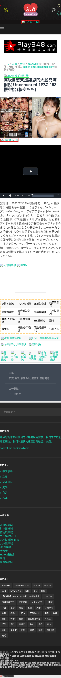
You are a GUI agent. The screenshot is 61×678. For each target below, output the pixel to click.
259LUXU (6, 585)
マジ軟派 (23, 602)
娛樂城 (3, 667)
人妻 (38, 608)
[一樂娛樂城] (23, 265)
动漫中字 (7, 482)
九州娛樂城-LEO (9, 536)
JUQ (4, 591)
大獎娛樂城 (18, 662)
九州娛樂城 (6, 543)
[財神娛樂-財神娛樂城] (55, 359)
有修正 (48, 619)
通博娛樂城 (6, 524)
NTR (27, 591)
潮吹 (13, 624)
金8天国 (50, 630)
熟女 (32, 624)
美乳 (4, 630)
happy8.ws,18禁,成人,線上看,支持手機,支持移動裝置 (30, 653)
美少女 (14, 630)
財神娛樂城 (6, 528)
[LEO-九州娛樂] (32, 358)
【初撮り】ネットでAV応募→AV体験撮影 (20, 596)
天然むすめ (35, 613)
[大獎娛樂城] (8, 265)
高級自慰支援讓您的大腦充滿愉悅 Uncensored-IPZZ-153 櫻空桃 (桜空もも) (30, 84)
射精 (55, 613)
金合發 (4, 550)
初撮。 (14, 613)
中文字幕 (7, 471)
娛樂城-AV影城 (16, 667)
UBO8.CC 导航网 (9, 656)
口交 (11, 378)
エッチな (48, 596)
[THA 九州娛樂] (15, 359)
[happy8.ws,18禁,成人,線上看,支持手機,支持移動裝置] (30, 9)
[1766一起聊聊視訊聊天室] (44, 338)
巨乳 (17, 378)
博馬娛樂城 (6, 532)
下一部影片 (15, 394)
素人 (49, 624)
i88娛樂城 (5, 547)
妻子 (47, 613)
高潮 (4, 636)
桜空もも (25, 378)
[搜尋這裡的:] (30, 412)
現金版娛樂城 (32, 667)
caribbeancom (22, 585)
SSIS (43, 591)
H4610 (47, 585)
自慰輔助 (44, 378)
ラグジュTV (36, 602)
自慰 (23, 630)
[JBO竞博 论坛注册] (16, 76)
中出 (4, 608)
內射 (4, 613)
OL (35, 591)
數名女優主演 (34, 619)
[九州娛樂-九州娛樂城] (13, 344)
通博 (2, 558)
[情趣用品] (35, 344)
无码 (11, 373)
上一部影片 (15, 388)
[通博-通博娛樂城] (11, 338)
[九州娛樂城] (23, 359)
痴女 (40, 624)
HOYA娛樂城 (7, 554)
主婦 (13, 608)
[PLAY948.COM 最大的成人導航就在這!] (30, 51)
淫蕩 (4, 624)
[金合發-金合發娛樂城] (43, 359)
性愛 (13, 619)
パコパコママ (8, 602)
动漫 (4, 476)
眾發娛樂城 (24, 664)
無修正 (35, 378)
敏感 (21, 619)
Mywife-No (16, 591)
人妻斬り (49, 608)
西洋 (4, 498)
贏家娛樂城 (6, 562)
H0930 (37, 585)
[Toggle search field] (59, 29)
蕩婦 (32, 630)
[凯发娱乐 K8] (30, 21)
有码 (4, 492)
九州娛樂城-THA (9, 539)
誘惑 (40, 630)
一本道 (49, 602)
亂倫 (30, 608)
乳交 (21, 608)
